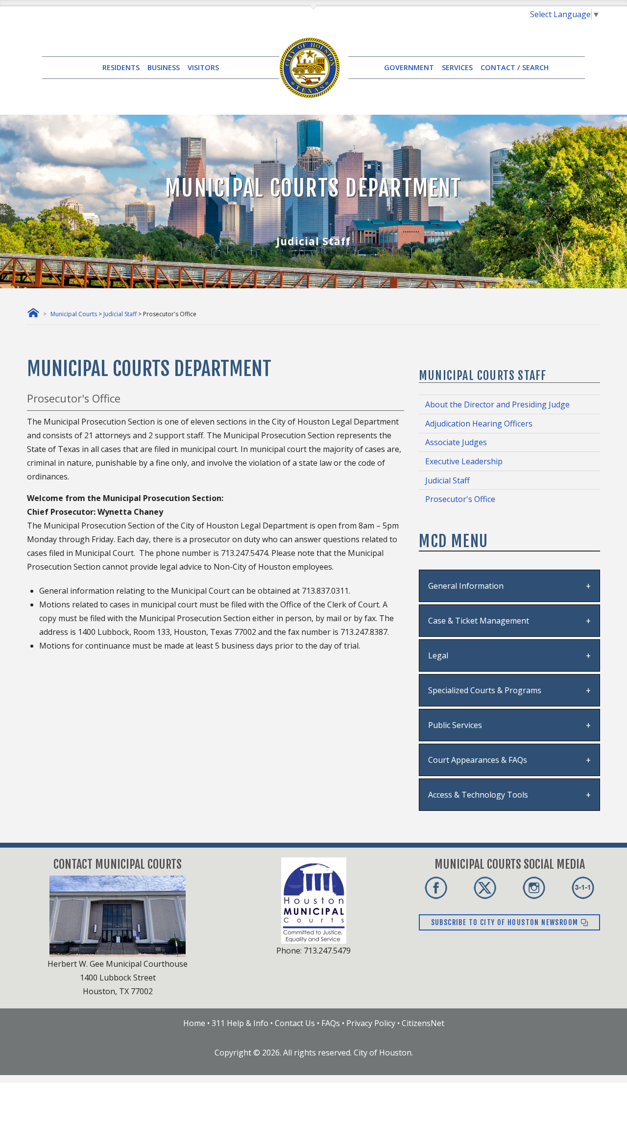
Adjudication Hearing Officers (478, 423)
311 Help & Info (240, 1023)
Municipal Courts (73, 314)
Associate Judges (456, 442)
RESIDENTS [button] (121, 67)
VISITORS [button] (203, 67)
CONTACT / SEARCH (515, 67)
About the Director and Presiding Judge (497, 404)
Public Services (455, 725)
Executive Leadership (464, 461)
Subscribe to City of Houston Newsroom (505, 922)
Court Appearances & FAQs (477, 759)
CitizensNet (423, 1023)
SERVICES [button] (457, 67)
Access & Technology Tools (478, 794)
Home (194, 1023)
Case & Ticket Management (478, 620)
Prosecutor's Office (460, 499)
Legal (438, 655)
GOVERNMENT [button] (409, 67)
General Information (466, 585)
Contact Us (295, 1023)
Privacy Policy (370, 1023)
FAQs (330, 1023)
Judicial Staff (120, 314)
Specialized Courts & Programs (484, 690)
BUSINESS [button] (163, 67)
